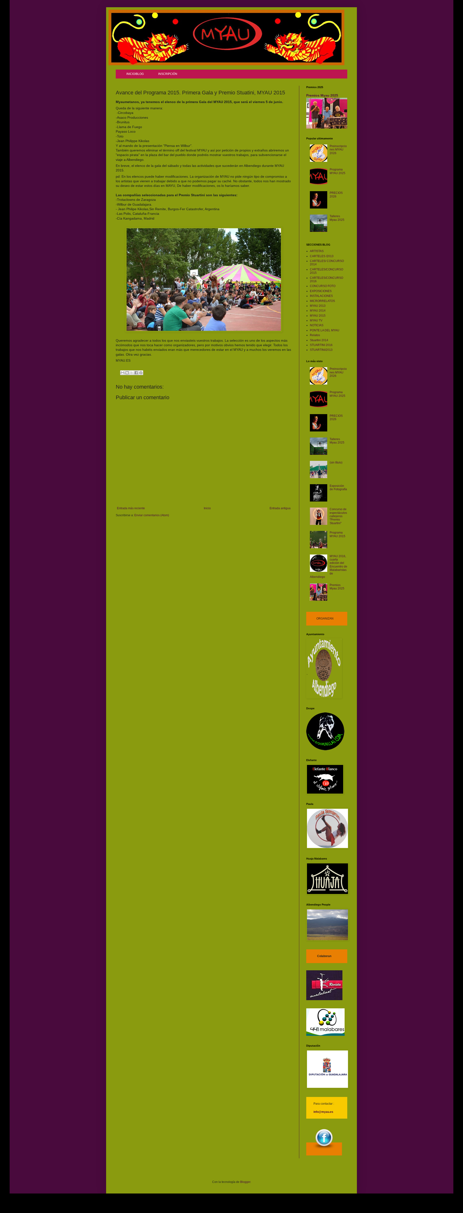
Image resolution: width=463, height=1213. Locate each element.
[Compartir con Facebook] (136, 372)
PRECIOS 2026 (336, 194)
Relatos (315, 335)
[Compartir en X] (131, 372)
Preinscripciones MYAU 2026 (338, 149)
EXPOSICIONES (321, 291)
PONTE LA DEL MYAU (324, 330)
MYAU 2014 (318, 310)
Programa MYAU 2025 (337, 171)
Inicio (207, 508)
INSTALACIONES (321, 296)
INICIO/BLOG (135, 74)
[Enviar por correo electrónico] (122, 372)
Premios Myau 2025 (322, 95)
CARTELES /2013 (322, 256)
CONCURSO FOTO (322, 286)
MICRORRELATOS (322, 301)
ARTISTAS (317, 251)
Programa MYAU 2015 (337, 534)
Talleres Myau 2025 (337, 218)
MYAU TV (316, 320)
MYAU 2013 (318, 305)
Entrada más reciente (131, 508)
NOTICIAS (316, 325)
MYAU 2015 (318, 315)
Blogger (245, 1182)
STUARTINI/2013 (321, 350)
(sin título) (336, 462)
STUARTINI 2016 (321, 345)
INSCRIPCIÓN (167, 74)
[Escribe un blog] (127, 372)
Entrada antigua (280, 508)
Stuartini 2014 (319, 340)
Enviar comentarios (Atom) (151, 515)
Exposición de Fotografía (338, 487)
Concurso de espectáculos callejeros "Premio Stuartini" (338, 516)
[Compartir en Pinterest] (140, 372)
